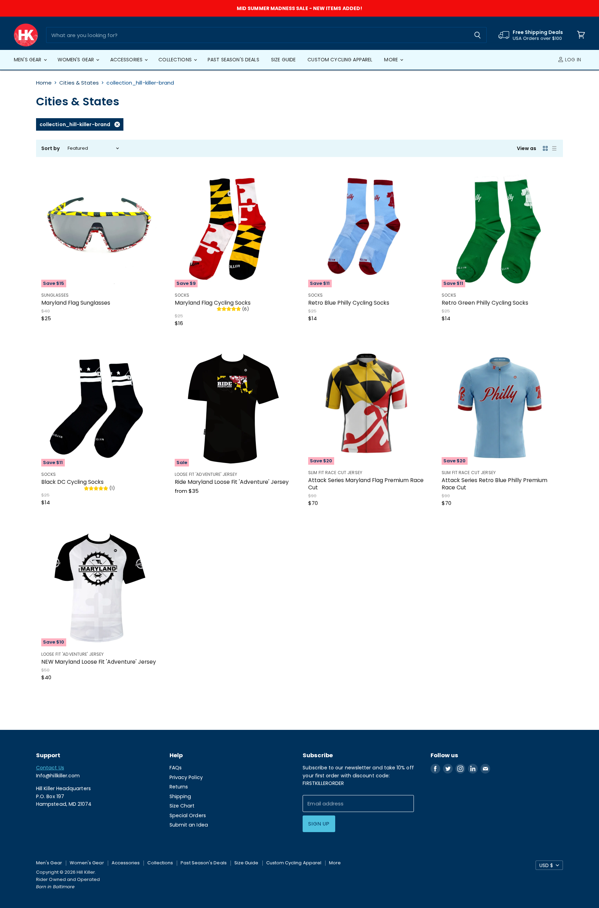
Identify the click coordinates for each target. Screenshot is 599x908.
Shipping (180, 796)
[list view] (554, 148)
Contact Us (50, 767)
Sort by (50, 148)
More (391, 59)
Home (44, 83)
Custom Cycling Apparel (339, 59)
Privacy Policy (186, 777)
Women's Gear (77, 59)
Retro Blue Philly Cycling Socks (348, 302)
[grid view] (545, 148)
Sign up (318, 823)
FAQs (176, 767)
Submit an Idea (189, 824)
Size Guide (283, 59)
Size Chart (182, 805)
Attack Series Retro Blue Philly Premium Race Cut (494, 484)
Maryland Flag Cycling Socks (213, 302)
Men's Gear (28, 59)
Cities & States (79, 83)
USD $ (546, 865)
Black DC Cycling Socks (72, 482)
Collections (175, 59)
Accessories (127, 59)
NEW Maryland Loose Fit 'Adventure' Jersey (98, 661)
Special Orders (188, 815)
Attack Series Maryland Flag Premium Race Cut (366, 484)
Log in (572, 59)
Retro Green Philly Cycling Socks (485, 302)
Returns (179, 786)
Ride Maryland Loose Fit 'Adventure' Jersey (232, 482)
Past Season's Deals (233, 59)
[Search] (477, 35)
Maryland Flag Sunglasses (75, 302)
